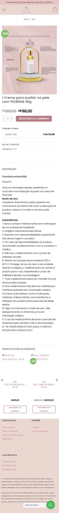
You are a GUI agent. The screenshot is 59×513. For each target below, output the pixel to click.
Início (26, 19)
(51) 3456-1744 (8, 462)
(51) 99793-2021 (9, 469)
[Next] (56, 385)
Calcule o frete (10, 128)
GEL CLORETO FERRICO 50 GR (44, 385)
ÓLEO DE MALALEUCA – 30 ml (15, 385)
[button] (4, 9)
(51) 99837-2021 (9, 465)
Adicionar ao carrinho (34, 118)
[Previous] (2, 385)
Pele (33, 19)
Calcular (48, 134)
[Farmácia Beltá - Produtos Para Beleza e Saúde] (26, 10)
